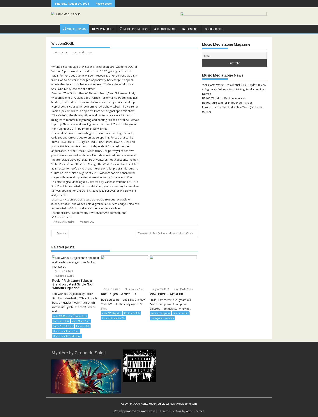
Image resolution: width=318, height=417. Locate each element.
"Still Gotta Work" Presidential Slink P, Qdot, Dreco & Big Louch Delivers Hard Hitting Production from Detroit (234, 89)
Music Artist (81, 316)
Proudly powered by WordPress (134, 411)
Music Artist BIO (61, 321)
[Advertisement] (234, 143)
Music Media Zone (82, 52)
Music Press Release (63, 326)
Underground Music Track (66, 331)
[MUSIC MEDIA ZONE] (55, 28)
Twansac (61, 233)
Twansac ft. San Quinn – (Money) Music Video (165, 233)
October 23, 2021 (63, 271)
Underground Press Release (67, 336)
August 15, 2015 (111, 289)
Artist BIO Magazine (64, 221)
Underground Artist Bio (113, 318)
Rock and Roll (82, 326)
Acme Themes (195, 411)
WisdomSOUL (87, 221)
